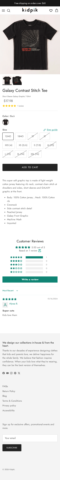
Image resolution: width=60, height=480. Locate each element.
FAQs (5, 386)
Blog (4, 396)
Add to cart (30, 167)
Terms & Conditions (12, 401)
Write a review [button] (30, 279)
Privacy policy (9, 405)
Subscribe (11, 447)
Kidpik (12, 469)
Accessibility (8, 410)
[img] (9, 299)
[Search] (10, 10)
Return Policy (8, 391)
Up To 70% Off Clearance (30, 4)
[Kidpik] (30, 10)
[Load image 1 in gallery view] (30, 44)
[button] (16, 257)
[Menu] (3, 10)
